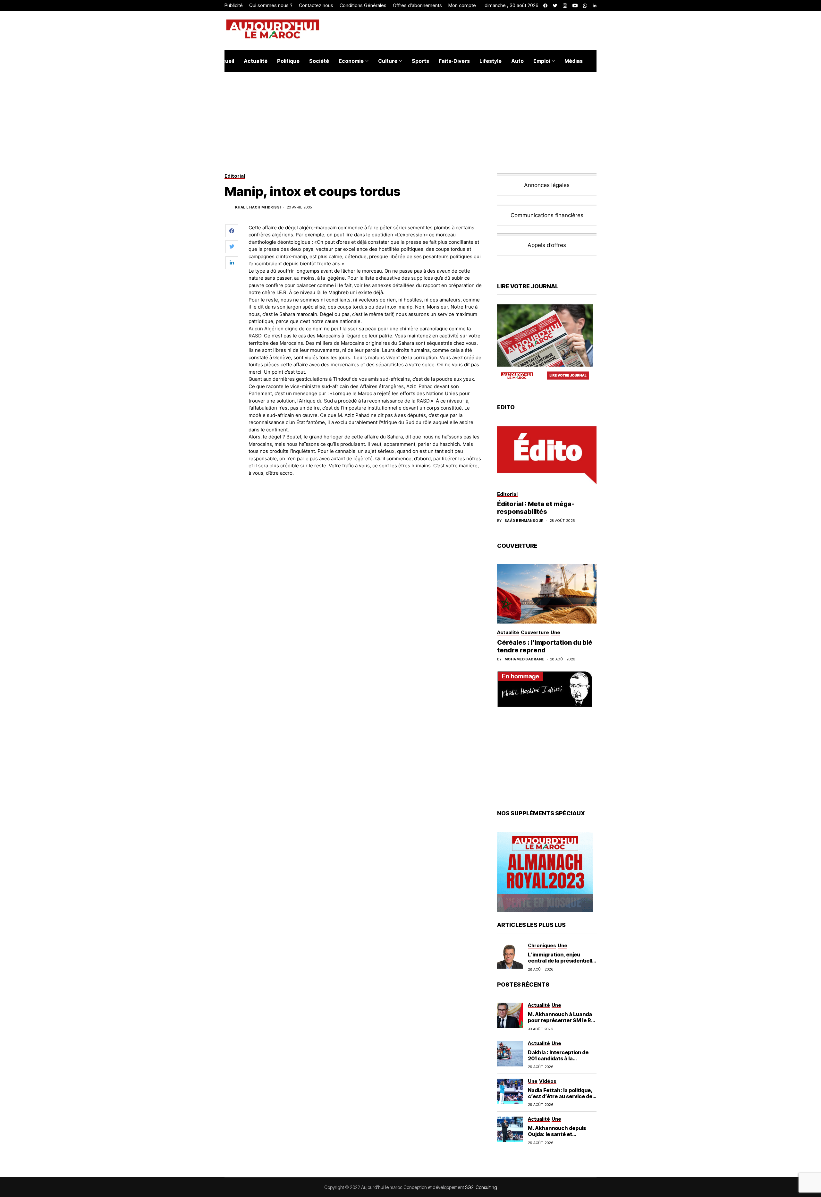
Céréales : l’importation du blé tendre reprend (544, 646)
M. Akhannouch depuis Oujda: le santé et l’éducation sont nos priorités (557, 1137)
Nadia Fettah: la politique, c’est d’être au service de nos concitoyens (560, 1096)
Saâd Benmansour (524, 521)
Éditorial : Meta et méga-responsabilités (535, 507)
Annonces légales (547, 185)
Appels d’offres (547, 245)
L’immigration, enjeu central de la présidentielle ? (561, 960)
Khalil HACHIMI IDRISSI (258, 207)
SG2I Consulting (481, 1187)
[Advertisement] (365, 499)
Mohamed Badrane (524, 659)
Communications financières (547, 215)
